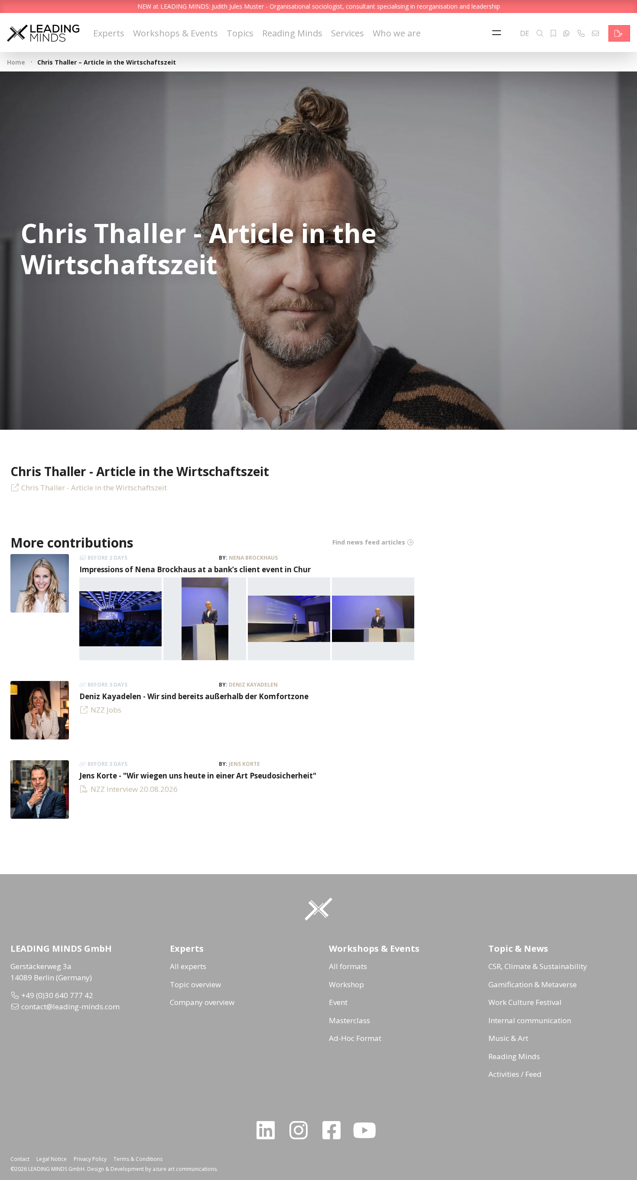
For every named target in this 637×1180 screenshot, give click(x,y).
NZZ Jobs (106, 710)
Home (16, 62)
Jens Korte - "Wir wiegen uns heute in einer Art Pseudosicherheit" (197, 776)
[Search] (540, 33)
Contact (19, 1159)
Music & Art (508, 1038)
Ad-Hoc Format (355, 1038)
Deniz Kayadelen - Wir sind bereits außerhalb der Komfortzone (194, 696)
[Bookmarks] (553, 33)
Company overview (202, 1002)
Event (338, 1002)
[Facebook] (334, 1130)
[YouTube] (367, 1130)
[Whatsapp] (566, 33)
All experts (188, 966)
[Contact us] (619, 33)
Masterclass (349, 1020)
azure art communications (185, 1169)
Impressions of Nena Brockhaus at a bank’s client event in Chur (195, 569)
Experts (108, 33)
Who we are (397, 33)
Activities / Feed (515, 1074)
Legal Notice (51, 1159)
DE (524, 33)
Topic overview (195, 984)
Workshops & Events (175, 33)
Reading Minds (292, 33)
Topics (240, 33)
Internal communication (529, 1020)
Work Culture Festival (525, 1002)
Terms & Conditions (138, 1159)
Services (347, 33)
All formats (348, 966)
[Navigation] (498, 33)
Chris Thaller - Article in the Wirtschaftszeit (94, 488)
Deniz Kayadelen (253, 684)
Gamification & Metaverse (532, 984)
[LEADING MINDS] (43, 32)
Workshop (346, 984)
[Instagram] (302, 1130)
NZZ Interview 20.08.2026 (134, 789)
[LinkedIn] (269, 1130)
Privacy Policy (90, 1159)
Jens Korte (244, 764)
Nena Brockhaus (253, 557)
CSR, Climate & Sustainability (537, 966)
